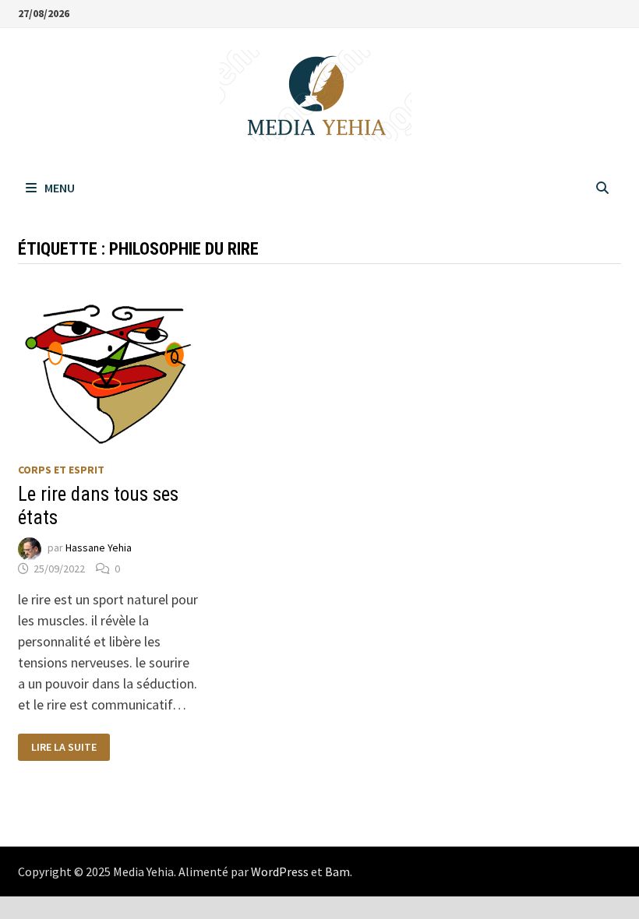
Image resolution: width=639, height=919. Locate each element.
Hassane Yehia (98, 547)
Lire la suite (63, 747)
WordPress (280, 871)
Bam (337, 871)
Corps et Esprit (61, 470)
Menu (59, 187)
